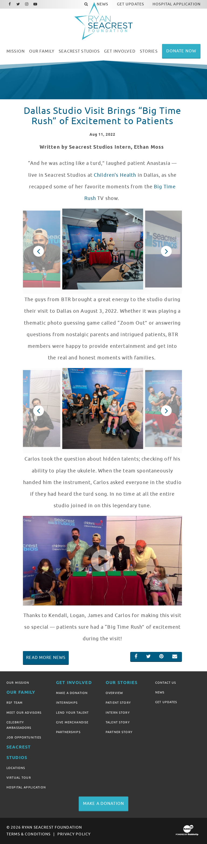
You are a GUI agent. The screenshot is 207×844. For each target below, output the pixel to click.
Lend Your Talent (72, 712)
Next (166, 251)
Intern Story (118, 712)
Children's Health (115, 175)
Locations (15, 768)
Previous (38, 251)
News (160, 692)
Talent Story (118, 722)
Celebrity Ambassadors (19, 725)
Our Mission (17, 683)
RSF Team (14, 703)
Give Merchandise (72, 722)
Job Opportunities (23, 737)
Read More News (45, 657)
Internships (67, 703)
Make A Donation (72, 693)
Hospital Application (26, 787)
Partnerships (68, 732)
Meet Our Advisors (24, 712)
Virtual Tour (18, 778)
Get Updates (166, 702)
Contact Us (165, 683)
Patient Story (118, 703)
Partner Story (119, 732)
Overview (114, 693)
